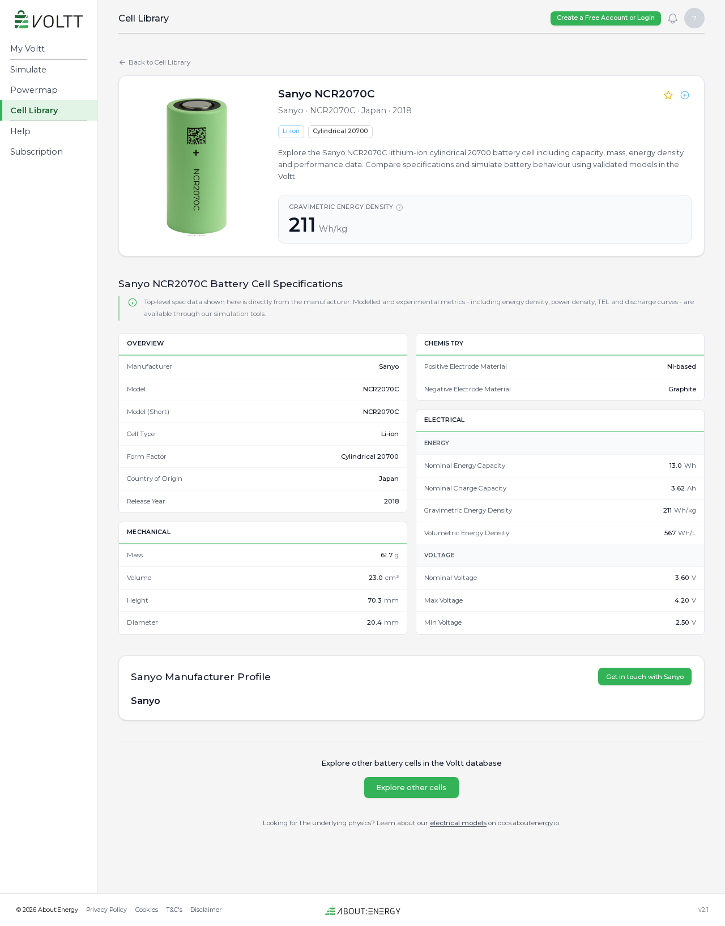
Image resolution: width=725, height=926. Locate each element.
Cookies (146, 910)
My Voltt (27, 49)
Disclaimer (205, 910)
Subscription (36, 152)
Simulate (28, 70)
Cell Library (34, 110)
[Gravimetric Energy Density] (399, 207)
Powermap (34, 90)
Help (20, 131)
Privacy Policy (106, 910)
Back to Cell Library (159, 62)
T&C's (174, 910)
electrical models (458, 823)
